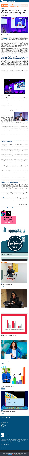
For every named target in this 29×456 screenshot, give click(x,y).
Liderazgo (2, 423)
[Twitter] (3, 448)
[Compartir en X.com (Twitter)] (1, 34)
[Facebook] (1, 448)
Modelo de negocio (3, 425)
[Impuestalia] (14, 238)
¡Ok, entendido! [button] (9, 454)
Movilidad (2, 427)
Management (2, 424)
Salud (1, 428)
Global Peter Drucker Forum (4, 422)
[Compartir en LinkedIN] (5, 34)
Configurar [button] (20, 454)
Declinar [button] (13, 454)
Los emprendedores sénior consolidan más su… (9, 335)
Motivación (2, 426)
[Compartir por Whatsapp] (7, 34)
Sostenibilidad (2, 429)
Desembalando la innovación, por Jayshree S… (8, 309)
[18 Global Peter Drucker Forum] (8, 216)
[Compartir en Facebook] (3, 34)
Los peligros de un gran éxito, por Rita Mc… (8, 386)
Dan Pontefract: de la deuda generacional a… (8, 284)
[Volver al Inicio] (8, 1)
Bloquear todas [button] (16, 454)
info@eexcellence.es (6, 444)
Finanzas (2, 421)
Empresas (2, 8)
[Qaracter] (14, 5)
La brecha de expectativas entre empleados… (8, 411)
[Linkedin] (5, 448)
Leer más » (2, 286)
